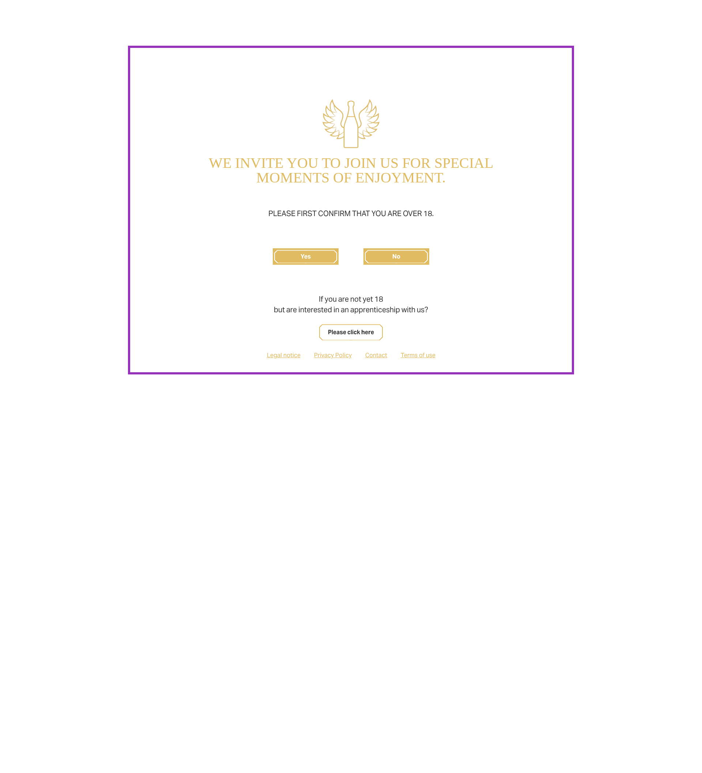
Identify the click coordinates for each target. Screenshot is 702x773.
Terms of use (418, 355)
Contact (376, 355)
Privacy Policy (333, 355)
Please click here (351, 332)
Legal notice (284, 355)
